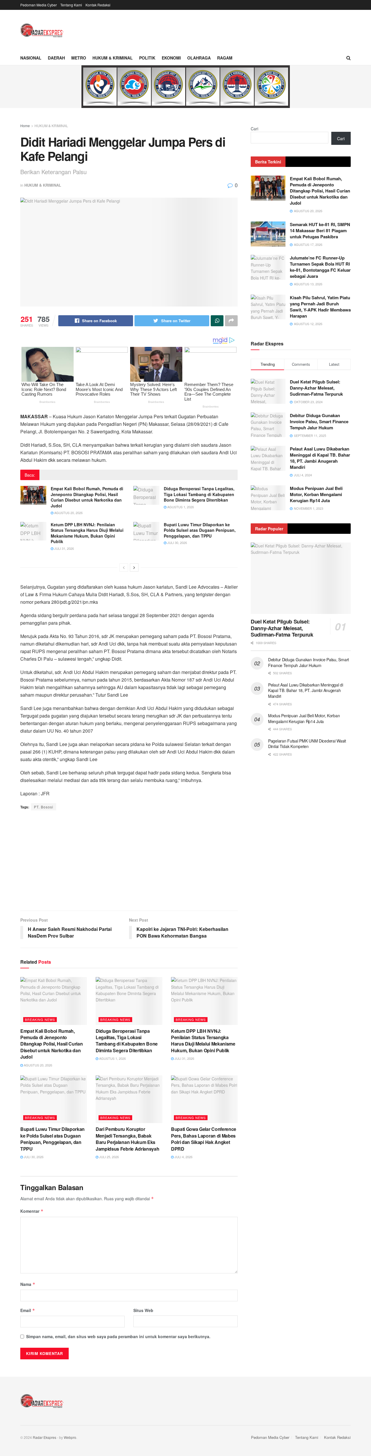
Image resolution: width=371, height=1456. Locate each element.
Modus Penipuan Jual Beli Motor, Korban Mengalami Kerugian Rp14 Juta (316, 494)
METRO (78, 58)
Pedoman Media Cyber (38, 4)
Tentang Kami (71, 4)
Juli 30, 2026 (176, 542)
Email (27, 1310)
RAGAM (224, 58)
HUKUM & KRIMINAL (112, 58)
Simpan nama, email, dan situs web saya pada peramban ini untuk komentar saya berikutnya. (118, 1336)
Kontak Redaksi (98, 4)
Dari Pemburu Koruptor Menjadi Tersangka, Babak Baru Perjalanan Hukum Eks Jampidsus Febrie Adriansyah (127, 1139)
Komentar (31, 1211)
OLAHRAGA (199, 58)
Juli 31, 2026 (63, 548)
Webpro (70, 1437)
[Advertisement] (129, 861)
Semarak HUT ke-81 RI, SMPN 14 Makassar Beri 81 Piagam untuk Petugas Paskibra (320, 230)
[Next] (134, 567)
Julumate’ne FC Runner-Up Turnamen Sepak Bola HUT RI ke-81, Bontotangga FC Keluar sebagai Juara (320, 267)
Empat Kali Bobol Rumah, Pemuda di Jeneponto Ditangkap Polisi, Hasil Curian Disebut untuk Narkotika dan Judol (87, 497)
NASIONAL (30, 58)
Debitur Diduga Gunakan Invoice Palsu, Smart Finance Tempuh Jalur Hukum (319, 421)
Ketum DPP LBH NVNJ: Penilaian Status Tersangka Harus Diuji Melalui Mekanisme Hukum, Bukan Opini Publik (87, 533)
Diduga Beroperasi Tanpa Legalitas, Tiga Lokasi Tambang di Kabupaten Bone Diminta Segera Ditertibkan (199, 494)
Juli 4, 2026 (183, 1156)
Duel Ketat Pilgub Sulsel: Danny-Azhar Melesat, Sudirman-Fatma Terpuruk (316, 388)
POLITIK (147, 58)
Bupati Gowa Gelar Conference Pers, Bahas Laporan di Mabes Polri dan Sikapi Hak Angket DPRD (203, 1139)
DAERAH (56, 58)
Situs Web (143, 1310)
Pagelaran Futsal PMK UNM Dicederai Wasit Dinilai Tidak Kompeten (307, 743)
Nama (27, 1284)
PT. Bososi (43, 806)
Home (25, 125)
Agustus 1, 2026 (180, 506)
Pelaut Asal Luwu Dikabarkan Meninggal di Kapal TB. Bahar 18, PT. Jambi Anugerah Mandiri (320, 458)
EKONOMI (171, 58)
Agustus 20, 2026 (68, 512)
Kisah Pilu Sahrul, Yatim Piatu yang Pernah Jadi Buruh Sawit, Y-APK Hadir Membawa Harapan (320, 306)
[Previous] (123, 567)
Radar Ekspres (44, 1437)
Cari (254, 128)
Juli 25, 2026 (108, 1156)
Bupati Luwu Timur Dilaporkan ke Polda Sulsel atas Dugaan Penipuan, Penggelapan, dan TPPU (200, 530)
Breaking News (40, 1019)
